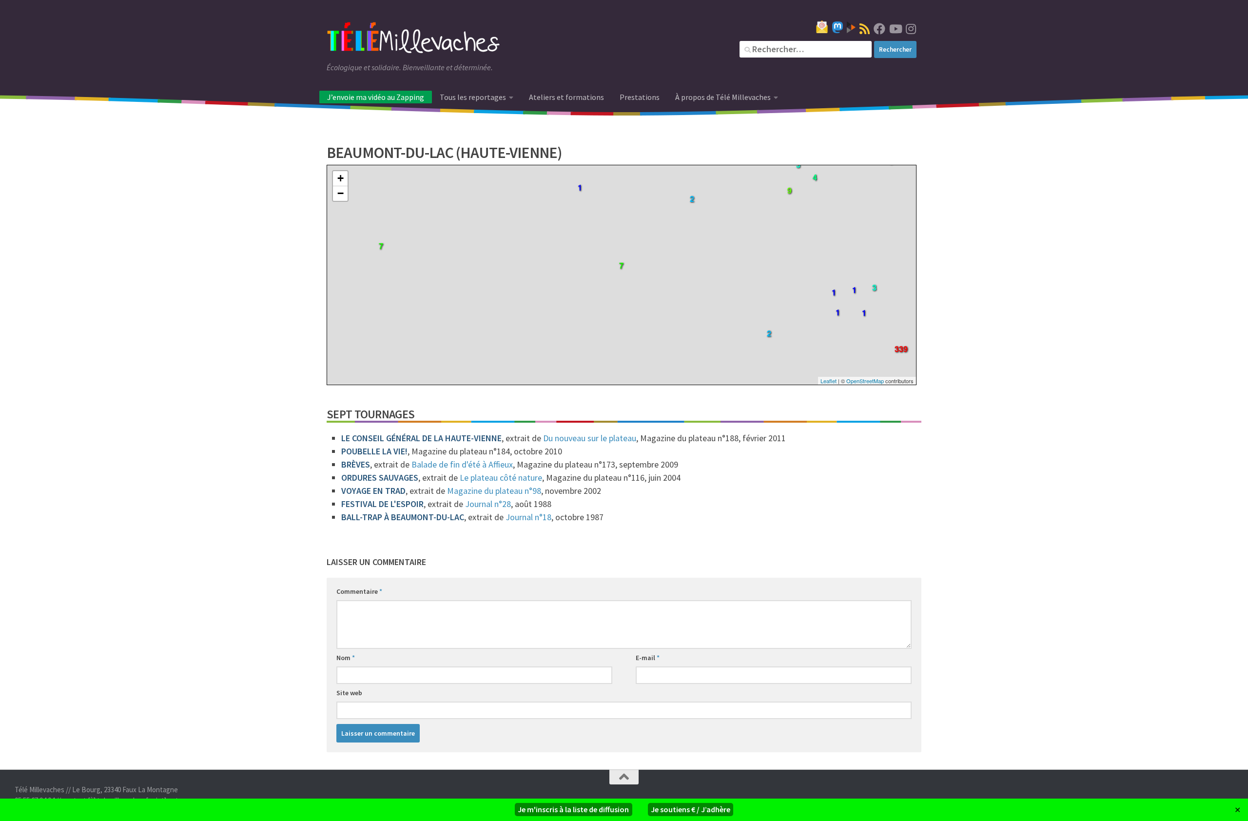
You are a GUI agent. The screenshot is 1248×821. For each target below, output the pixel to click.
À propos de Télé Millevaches (723, 97)
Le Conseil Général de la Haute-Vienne (421, 438)
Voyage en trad (373, 490)
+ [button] (340, 178)
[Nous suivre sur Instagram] (910, 29)
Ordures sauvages (379, 477)
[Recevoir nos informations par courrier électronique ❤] (822, 26)
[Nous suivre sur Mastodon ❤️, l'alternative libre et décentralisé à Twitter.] (837, 27)
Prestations (640, 97)
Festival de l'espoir (382, 503)
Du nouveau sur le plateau (589, 438)
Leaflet (828, 381)
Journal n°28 (488, 503)
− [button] (340, 193)
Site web (349, 692)
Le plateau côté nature (501, 477)
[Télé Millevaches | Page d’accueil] (413, 39)
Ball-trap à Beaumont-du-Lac (402, 517)
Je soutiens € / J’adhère (690, 809)
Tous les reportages (473, 97)
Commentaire (359, 591)
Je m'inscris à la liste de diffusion (573, 809)
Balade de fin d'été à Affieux (462, 464)
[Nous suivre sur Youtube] (895, 29)
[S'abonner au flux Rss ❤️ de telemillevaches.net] (864, 29)
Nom (345, 657)
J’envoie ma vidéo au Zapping (375, 97)
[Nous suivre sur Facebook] (879, 29)
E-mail (648, 657)
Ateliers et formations (566, 97)
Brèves (355, 464)
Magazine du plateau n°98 (494, 490)
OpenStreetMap (865, 381)
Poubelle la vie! (374, 451)
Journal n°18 (528, 517)
